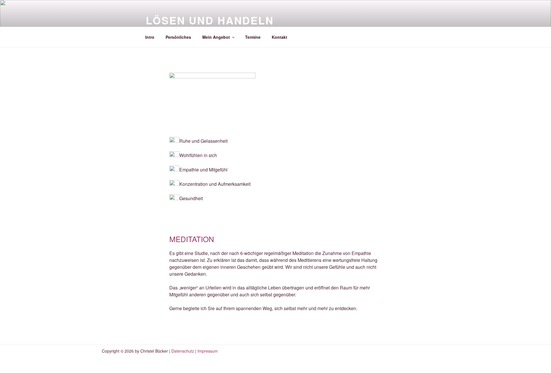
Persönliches (178, 37)
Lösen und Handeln (210, 20)
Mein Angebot (216, 37)
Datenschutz (182, 351)
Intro (149, 37)
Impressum (207, 351)
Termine (253, 37)
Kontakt (279, 37)
